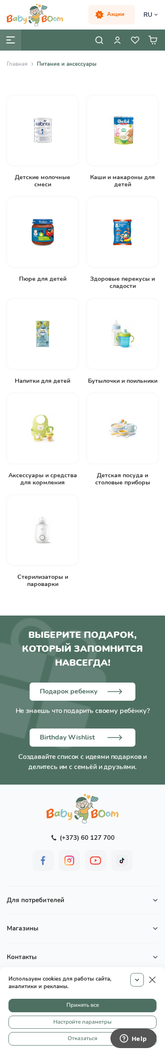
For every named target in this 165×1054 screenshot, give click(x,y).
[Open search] (99, 40)
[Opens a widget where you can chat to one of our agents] (133, 1039)
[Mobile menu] (10, 40)
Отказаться (82, 1038)
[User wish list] (134, 40)
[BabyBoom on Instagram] (69, 860)
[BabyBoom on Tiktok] (121, 860)
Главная (17, 64)
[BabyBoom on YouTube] (95, 860)
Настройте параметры (82, 1022)
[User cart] (152, 40)
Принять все (82, 1005)
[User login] (117, 40)
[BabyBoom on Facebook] (43, 860)
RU (147, 15)
